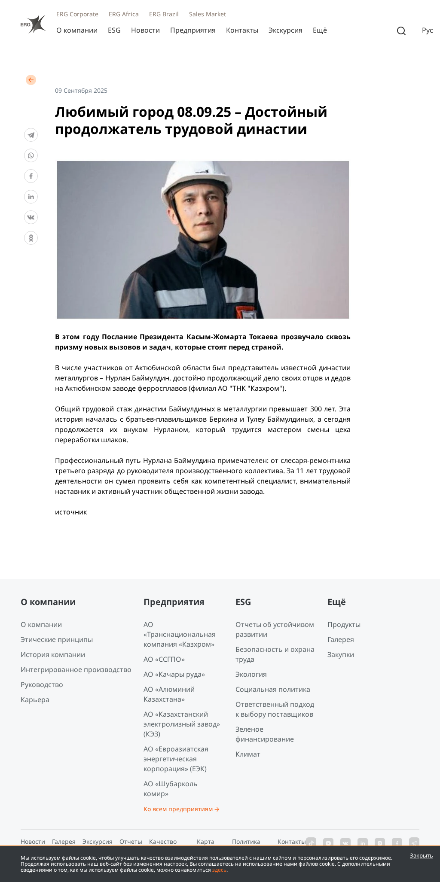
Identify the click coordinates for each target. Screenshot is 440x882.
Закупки (340, 654)
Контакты (242, 30)
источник (71, 512)
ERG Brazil (164, 14)
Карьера (35, 699)
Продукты (344, 624)
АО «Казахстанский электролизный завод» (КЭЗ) (182, 724)
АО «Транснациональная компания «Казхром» (180, 634)
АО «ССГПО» (164, 659)
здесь (219, 869)
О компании (77, 30)
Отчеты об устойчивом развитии (274, 629)
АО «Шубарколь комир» (171, 788)
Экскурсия (285, 30)
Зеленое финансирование (264, 734)
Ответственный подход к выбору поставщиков (274, 709)
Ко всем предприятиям (178, 809)
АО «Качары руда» (174, 674)
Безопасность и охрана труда (275, 654)
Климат (247, 754)
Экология (251, 674)
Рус (427, 30)
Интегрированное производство (76, 669)
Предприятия (193, 30)
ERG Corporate (77, 14)
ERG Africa (124, 14)
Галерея (340, 639)
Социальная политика (272, 689)
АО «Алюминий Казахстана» (169, 694)
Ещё (320, 30)
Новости (145, 30)
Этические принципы (57, 639)
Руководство (42, 684)
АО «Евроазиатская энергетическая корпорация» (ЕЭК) (176, 758)
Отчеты (130, 841)
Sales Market (207, 14)
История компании (53, 654)
